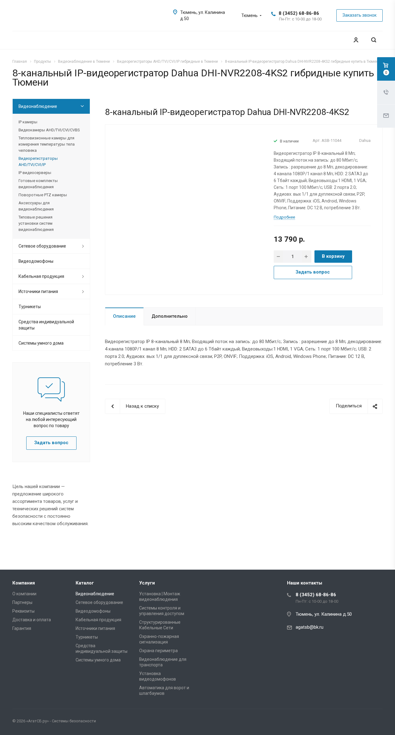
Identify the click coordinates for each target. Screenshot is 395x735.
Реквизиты (23, 611)
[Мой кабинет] (356, 40)
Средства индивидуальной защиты (46, 324)
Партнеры (22, 602)
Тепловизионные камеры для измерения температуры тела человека (47, 144)
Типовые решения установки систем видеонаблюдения (36, 223)
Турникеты (30, 306)
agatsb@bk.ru (309, 627)
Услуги (147, 583)
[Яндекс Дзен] (376, 722)
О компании (24, 593)
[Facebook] (362, 722)
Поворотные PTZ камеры (43, 195)
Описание (124, 316)
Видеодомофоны (36, 261)
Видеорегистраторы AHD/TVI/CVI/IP (38, 161)
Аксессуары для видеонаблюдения (36, 206)
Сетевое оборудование (42, 246)
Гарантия (21, 628)
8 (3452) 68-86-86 (299, 13)
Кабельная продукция (41, 276)
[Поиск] (374, 40)
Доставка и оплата (31, 619)
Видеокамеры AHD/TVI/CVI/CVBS (49, 130)
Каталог (85, 583)
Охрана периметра (158, 650)
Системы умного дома (41, 343)
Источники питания (38, 291)
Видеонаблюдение (38, 106)
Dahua (365, 140)
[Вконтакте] (347, 722)
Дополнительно (170, 316)
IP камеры (28, 122)
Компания (23, 583)
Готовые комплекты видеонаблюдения (38, 183)
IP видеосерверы (35, 172)
